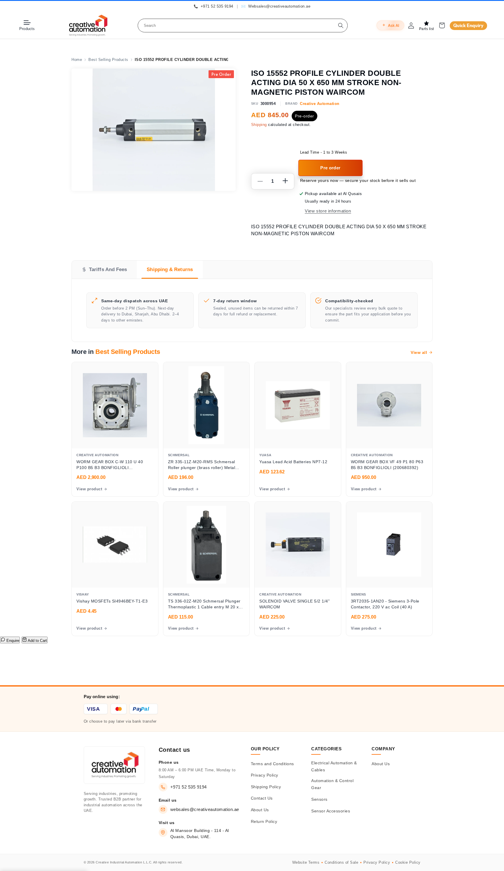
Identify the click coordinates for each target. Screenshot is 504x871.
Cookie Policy (408, 862)
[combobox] (243, 25)
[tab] (104, 270)
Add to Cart (37, 640)
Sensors (319, 799)
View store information (328, 211)
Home (76, 59)
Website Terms (306, 862)
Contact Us (262, 798)
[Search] (340, 25)
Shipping (259, 125)
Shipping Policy (266, 786)
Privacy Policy (264, 775)
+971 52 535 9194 (188, 786)
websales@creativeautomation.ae (204, 809)
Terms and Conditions (272, 763)
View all (419, 352)
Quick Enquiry (468, 25)
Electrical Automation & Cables (334, 766)
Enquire (12, 640)
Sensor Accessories (330, 811)
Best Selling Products (108, 59)
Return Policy (264, 821)
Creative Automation (320, 103)
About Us (260, 809)
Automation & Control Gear (332, 784)
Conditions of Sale (341, 862)
